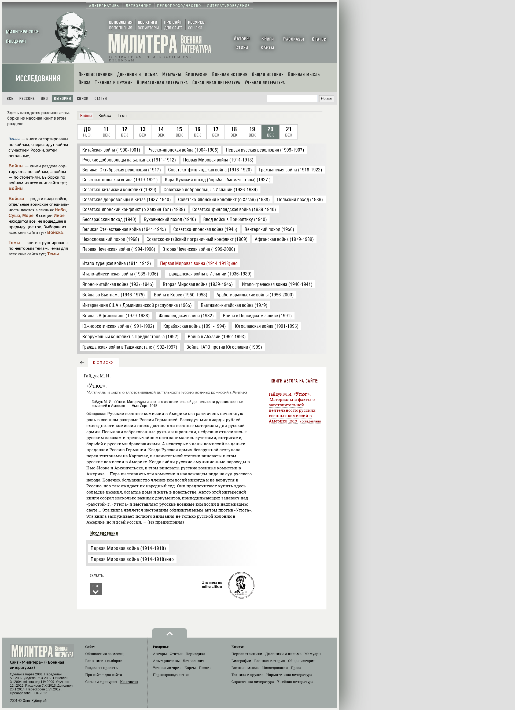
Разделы (102, 667)
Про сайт (103, 674)
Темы (14, 242)
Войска (16, 198)
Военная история (269, 660)
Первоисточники (246, 653)
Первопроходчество (171, 674)
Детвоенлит (193, 660)
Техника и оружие (247, 674)
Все (10, 98)
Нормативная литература (289, 674)
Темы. (53, 254)
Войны (16, 166)
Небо (60, 210)
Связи (83, 98)
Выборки (62, 98)
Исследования (38, 78)
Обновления (104, 653)
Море (28, 215)
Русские (27, 98)
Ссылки (101, 681)
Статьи (100, 98)
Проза (296, 667)
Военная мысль (245, 667)
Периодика (195, 653)
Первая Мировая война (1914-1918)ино (132, 559)
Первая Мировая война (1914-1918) (128, 548)
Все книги (104, 660)
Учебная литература (295, 681)
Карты (190, 667)
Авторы (160, 653)
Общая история (301, 660)
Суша (14, 215)
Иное (59, 215)
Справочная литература (252, 681)
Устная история (167, 667)
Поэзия (205, 667)
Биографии (241, 660)
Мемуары (312, 653)
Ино (44, 98)
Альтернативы (166, 660)
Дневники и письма (283, 653)
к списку (103, 363)
